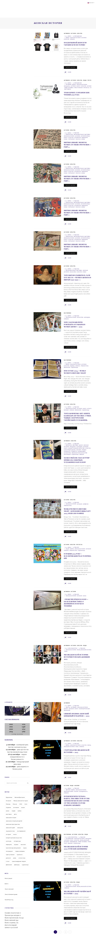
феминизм (78, 410)
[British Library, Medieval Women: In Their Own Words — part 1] (47, 241)
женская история (75, 37)
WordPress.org (9, 899)
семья (83, 139)
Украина (72, 39)
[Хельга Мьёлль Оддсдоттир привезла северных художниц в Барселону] (47, 449)
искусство (73, 272)
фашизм (70, 843)
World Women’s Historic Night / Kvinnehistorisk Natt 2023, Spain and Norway (77, 511)
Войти (6, 883)
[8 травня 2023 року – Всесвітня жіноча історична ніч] (47, 553)
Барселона (69, 445)
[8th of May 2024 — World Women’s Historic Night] (47, 369)
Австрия (68, 790)
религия (78, 139)
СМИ (20, 804)
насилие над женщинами (13, 848)
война (67, 37)
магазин (78, 449)
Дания (81, 445)
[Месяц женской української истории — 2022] (47, 891)
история (83, 37)
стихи (7, 861)
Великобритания (79, 134)
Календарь (9, 739)
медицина (85, 137)
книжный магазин (84, 708)
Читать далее (70, 67)
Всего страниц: (10, 923)
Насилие (76, 785)
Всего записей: (10, 920)
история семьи (85, 136)
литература (90, 86)
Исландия (79, 446)
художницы (74, 367)
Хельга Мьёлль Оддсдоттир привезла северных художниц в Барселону (77, 460)
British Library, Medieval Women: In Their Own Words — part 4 (77, 144)
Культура (79, 33)
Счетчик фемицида (12, 719)
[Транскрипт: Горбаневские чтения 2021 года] (47, 89)
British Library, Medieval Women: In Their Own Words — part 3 (77, 178)
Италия (76, 791)
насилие (23, 844)
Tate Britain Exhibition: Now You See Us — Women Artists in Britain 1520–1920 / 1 (77, 277)
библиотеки (69, 134)
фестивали (67, 89)
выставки (87, 134)
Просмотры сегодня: (12, 915)
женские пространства (13, 824)
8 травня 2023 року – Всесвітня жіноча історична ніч (77, 556)
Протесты (90, 80)
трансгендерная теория (19, 861)
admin (69, 36)
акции (67, 549)
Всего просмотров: (12, 918)
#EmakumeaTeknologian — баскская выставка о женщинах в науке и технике (76, 602)
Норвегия (74, 451)
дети (15, 814)
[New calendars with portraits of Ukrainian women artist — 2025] (47, 322)
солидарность (83, 791)
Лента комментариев (11, 894)
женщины (73, 446)
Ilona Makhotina (72, 648)
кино (71, 840)
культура (83, 86)
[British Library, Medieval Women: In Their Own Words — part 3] (47, 173)
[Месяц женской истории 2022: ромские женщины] (47, 843)
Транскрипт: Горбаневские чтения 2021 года (77, 93)
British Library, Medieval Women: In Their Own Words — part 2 (77, 212)
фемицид (16, 864)
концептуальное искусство (76, 448)
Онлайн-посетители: (12, 913)
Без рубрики (67, 313)
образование (73, 841)
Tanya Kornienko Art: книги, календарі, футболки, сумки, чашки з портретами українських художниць (77, 416)
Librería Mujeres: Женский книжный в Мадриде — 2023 (76, 715)
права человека (68, 87)
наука (84, 595)
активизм (68, 84)
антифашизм (69, 838)
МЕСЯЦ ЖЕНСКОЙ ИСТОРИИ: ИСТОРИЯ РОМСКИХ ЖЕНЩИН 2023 (77, 657)
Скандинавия (81, 451)
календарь (87, 317)
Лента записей (9, 889)
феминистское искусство (79, 453)
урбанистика (84, 366)
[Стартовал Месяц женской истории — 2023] (47, 749)
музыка (84, 449)
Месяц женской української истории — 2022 (77, 892)
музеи (84, 272)
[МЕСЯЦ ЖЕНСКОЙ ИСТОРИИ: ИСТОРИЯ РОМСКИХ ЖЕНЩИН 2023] (47, 654)
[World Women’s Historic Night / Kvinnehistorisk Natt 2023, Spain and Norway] (47, 508)
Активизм (67, 33)
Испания (85, 446)
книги (78, 86)
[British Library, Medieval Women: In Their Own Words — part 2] (47, 207)
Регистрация (8, 878)
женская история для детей (14, 821)
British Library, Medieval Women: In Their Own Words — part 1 (77, 246)
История (73, 33)
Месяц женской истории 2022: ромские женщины (76, 848)
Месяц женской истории (84, 649)
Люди (85, 80)
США (25, 804)
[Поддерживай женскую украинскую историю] (47, 42)
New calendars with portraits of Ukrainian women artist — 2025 (74, 324)
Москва (8, 804)
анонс (7, 811)
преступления (78, 87)
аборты (68, 707)
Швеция (81, 454)
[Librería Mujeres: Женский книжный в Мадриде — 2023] (47, 712)
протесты (86, 87)
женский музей (10, 827)
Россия (15, 804)
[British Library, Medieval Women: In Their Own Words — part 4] (47, 139)
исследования (21, 831)
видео (13, 811)
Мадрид (72, 366)
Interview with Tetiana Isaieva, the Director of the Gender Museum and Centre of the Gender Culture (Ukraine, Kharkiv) (77, 800)
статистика (21, 858)
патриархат (71, 139)
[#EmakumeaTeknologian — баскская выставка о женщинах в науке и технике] (47, 600)
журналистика (10, 831)
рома (65, 651)
